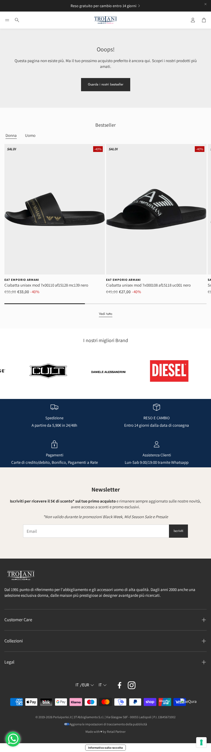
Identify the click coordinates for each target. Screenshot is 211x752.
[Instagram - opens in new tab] (131, 685)
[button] (7, 20)
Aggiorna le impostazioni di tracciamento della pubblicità (108, 724)
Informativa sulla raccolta (105, 747)
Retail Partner (116, 731)
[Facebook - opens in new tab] (119, 685)
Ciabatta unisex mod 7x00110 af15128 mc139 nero (46, 285)
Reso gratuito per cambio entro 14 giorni (103, 6)
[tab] (11, 135)
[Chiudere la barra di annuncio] (205, 4)
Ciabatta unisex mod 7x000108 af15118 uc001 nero (148, 285)
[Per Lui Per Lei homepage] (105, 20)
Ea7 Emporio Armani (21, 280)
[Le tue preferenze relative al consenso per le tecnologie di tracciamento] (201, 742)
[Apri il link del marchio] (36, 371)
